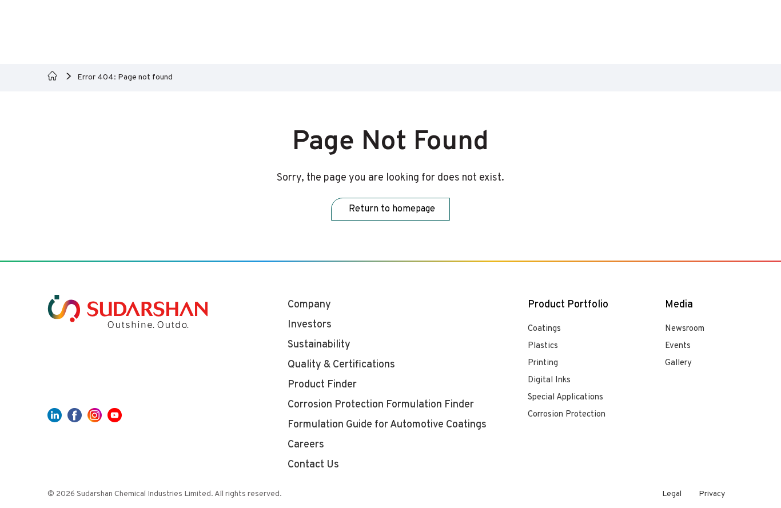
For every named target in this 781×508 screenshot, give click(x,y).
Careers (306, 444)
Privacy (712, 494)
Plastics (543, 346)
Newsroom (684, 328)
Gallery (678, 363)
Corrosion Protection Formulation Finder (381, 404)
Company (309, 304)
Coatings (544, 328)
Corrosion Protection (566, 414)
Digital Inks (549, 380)
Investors (310, 324)
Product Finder (322, 384)
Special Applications (565, 397)
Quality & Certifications (341, 364)
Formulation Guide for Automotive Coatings (387, 424)
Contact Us (313, 464)
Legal (672, 494)
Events (678, 346)
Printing (543, 363)
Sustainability (319, 344)
